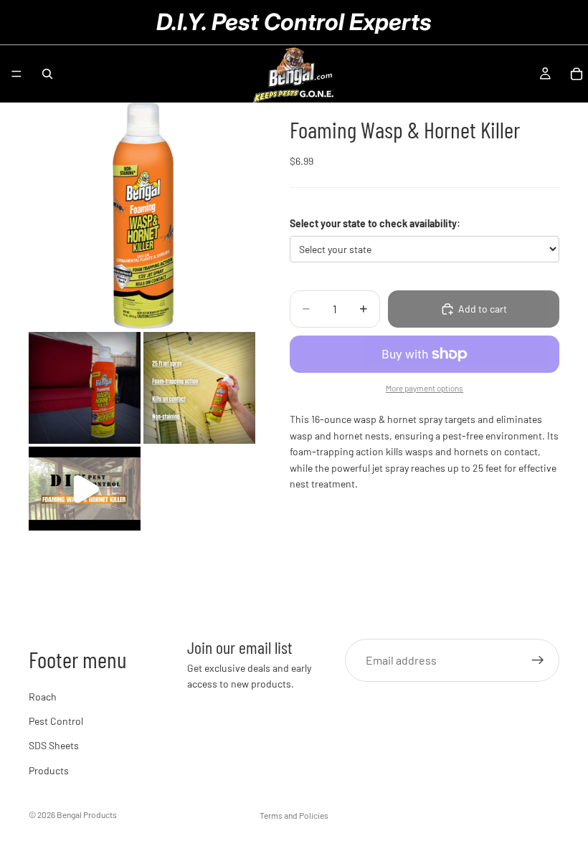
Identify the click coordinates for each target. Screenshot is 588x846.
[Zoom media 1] (142, 216)
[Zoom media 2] (85, 388)
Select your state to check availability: (375, 223)
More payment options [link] (424, 388)
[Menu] (16, 73)
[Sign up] (538, 660)
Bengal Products (87, 814)
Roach (43, 696)
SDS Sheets (54, 745)
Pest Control (56, 721)
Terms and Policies (294, 815)
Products (49, 770)
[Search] (47, 74)
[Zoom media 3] (199, 388)
